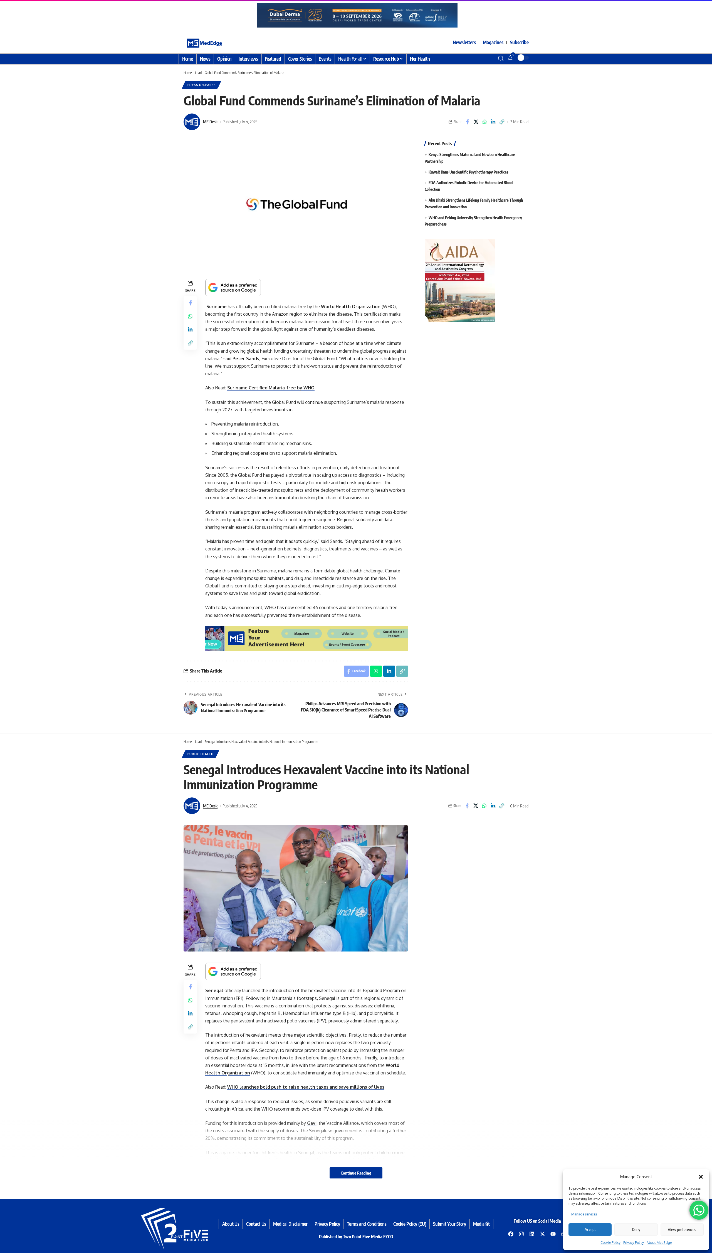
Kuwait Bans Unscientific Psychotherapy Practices (468, 171)
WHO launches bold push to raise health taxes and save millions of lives (305, 1087)
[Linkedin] (532, 1234)
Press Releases (201, 85)
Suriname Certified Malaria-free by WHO (271, 388)
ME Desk (210, 121)
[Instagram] (521, 1234)
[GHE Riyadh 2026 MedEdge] (356, 15)
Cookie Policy (610, 1242)
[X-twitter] (542, 1234)
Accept (590, 1229)
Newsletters (464, 42)
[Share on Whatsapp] (484, 121)
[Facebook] (511, 1234)
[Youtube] (553, 1234)
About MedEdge (659, 1242)
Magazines (493, 42)
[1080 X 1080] (432, 280)
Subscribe (519, 42)
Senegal (214, 990)
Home (188, 72)
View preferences (682, 1229)
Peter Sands (246, 358)
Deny (636, 1229)
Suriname (216, 306)
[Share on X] (476, 121)
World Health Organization (351, 306)
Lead (198, 72)
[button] (701, 1177)
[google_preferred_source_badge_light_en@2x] (233, 287)
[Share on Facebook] (467, 121)
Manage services (584, 1214)
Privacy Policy (633, 1242)
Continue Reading (356, 1172)
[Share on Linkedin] (493, 121)
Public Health (200, 754)
